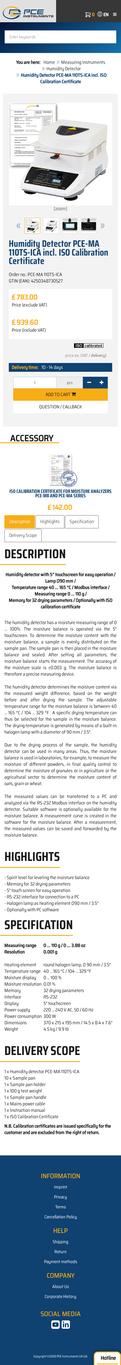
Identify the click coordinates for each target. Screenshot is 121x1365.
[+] (101, 382)
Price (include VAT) (29, 330)
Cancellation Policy (60, 1216)
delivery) (98, 355)
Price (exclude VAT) (29, 305)
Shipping (60, 1241)
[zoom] (60, 208)
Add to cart (58, 394)
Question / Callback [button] (60, 406)
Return (60, 1251)
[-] (89, 382)
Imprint (60, 1187)
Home (49, 62)
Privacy (60, 1196)
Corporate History (60, 1296)
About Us (60, 1286)
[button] (18, 226)
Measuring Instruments (83, 62)
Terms (60, 1206)
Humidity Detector (63, 68)
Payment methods (60, 1261)
